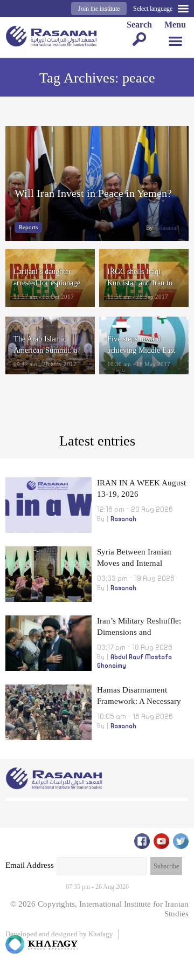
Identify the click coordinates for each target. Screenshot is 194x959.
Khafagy (100, 934)
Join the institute (99, 8)
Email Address (29, 865)
